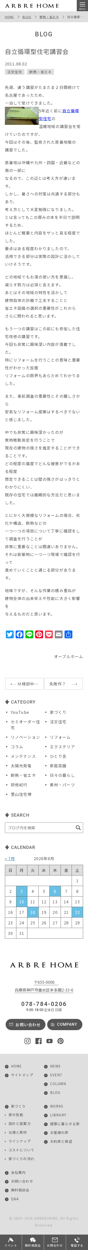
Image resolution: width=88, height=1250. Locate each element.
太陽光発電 (21, 766)
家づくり (58, 712)
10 (21, 902)
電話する (77, 1245)
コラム (17, 746)
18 (32, 912)
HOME (9, 17)
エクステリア (62, 746)
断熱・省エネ (49, 17)
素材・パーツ (62, 785)
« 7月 (10, 858)
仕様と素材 (18, 1132)
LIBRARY (58, 1114)
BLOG (26, 17)
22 (77, 912)
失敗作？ (57, 684)
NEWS (55, 1066)
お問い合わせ (28, 1024)
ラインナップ (20, 1141)
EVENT (56, 1074)
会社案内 (18, 1172)
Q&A (15, 1198)
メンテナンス (23, 756)
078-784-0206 (44, 1006)
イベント (10, 1245)
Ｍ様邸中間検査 (30, 684)
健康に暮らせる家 (65, 1123)
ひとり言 (58, 756)
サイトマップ (22, 1074)
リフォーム (60, 737)
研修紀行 (19, 785)
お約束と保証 (61, 1141)
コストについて (21, 1149)
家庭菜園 (58, 766)
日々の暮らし (62, 775)
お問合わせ (55, 1245)
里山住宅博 (21, 794)
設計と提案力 (20, 1123)
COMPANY (67, 1024)
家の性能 (16, 1114)
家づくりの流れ (21, 1158)
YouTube (20, 712)
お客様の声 (59, 1132)
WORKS (57, 1106)
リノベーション (25, 737)
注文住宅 (14, 71)
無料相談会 (20, 1189)
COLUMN (58, 1083)
